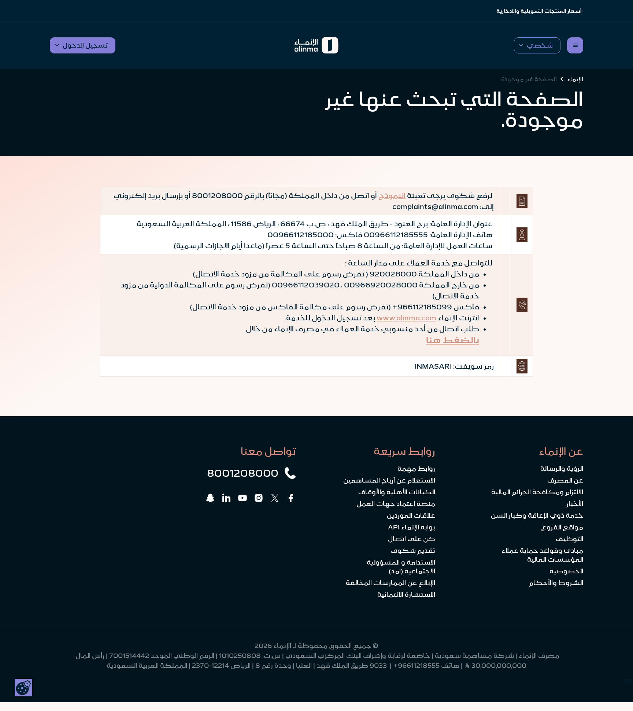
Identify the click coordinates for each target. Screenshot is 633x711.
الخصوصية (566, 571)
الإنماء (575, 79)
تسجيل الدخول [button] (85, 45)
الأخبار (574, 503)
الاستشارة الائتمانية (406, 594)
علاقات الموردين (411, 515)
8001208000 (242, 473)
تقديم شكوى (412, 550)
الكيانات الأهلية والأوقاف (396, 492)
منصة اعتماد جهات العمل (395, 503)
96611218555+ (416, 665)
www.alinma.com (406, 317)
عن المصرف (565, 480)
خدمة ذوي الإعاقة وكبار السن (537, 515)
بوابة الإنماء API (411, 527)
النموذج (392, 195)
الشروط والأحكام (556, 583)
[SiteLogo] (317, 45)
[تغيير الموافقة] (23, 687)
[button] (537, 45)
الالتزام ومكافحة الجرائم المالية (537, 492)
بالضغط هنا (452, 340)
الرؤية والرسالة (561, 468)
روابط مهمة (416, 468)
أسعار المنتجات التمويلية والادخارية (539, 11)
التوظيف (569, 539)
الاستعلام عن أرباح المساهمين (389, 480)
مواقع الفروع (562, 527)
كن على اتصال (411, 539)
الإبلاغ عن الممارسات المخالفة (390, 583)
